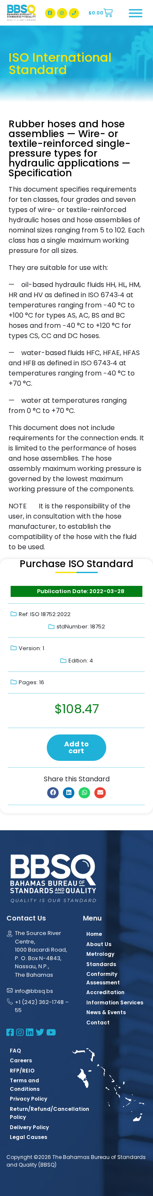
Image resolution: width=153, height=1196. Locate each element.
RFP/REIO (22, 1070)
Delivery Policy (29, 1127)
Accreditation (105, 992)
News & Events (106, 1012)
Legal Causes (28, 1137)
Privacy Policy (28, 1098)
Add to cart (76, 747)
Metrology (100, 954)
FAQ (15, 1050)
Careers (21, 1060)
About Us (98, 944)
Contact (98, 1022)
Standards (101, 964)
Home (94, 934)
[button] (53, 792)
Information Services (114, 1002)
